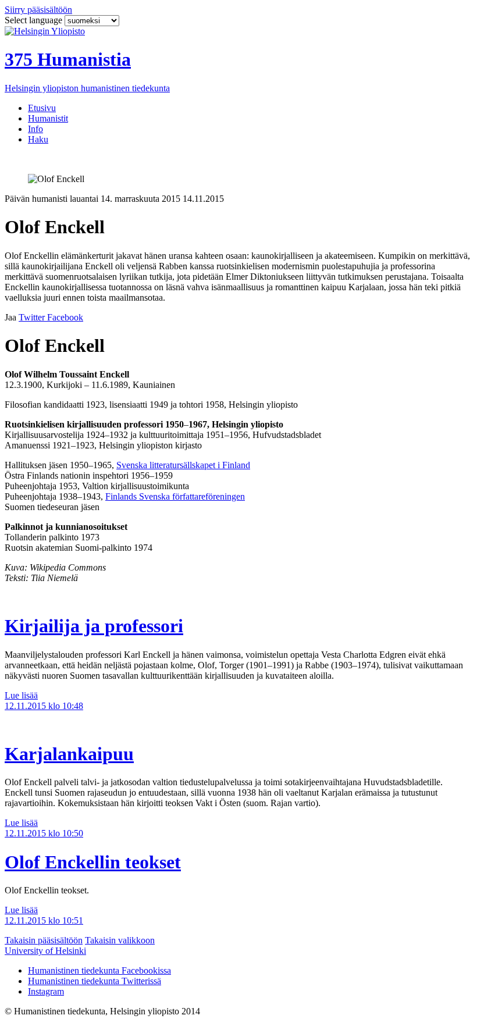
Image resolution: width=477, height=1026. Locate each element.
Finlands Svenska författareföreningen (175, 496)
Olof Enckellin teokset (93, 862)
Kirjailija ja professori (94, 625)
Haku (38, 139)
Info (35, 129)
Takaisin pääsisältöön (44, 940)
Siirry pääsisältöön (38, 10)
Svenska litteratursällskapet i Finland (183, 465)
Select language (35, 20)
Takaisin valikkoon (120, 940)
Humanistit (48, 118)
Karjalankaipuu (69, 753)
